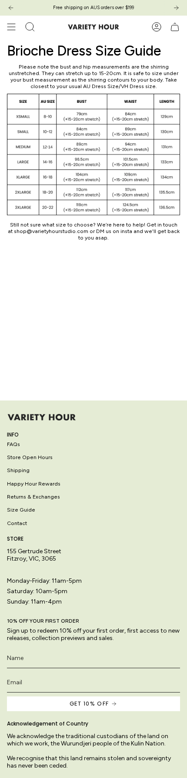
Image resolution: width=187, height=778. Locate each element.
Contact (17, 523)
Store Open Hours (30, 457)
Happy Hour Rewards (33, 483)
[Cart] (175, 27)
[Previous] (11, 8)
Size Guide (21, 509)
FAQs (13, 444)
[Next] (176, 8)
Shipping (18, 470)
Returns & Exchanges (33, 496)
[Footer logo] (42, 417)
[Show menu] (11, 27)
